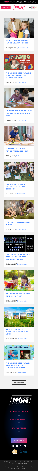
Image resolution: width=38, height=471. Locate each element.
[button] (29, 7)
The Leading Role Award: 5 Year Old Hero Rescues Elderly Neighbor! (18, 75)
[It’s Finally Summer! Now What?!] (19, 209)
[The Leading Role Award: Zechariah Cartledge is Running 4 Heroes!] (19, 243)
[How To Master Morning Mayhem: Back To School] (19, 28)
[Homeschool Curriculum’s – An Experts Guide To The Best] (19, 98)
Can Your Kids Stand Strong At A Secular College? (16, 186)
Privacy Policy (15, 468)
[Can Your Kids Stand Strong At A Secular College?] (19, 171)
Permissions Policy (27, 467)
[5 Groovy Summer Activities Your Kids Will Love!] (19, 317)
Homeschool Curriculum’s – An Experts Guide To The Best (19, 113)
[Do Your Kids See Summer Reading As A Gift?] (19, 280)
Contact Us (24, 468)
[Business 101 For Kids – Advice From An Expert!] (19, 136)
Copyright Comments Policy (12, 467)
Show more (19, 382)
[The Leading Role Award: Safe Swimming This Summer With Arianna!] (19, 352)
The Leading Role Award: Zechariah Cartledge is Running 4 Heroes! (18, 257)
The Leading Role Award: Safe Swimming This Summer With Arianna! (18, 365)
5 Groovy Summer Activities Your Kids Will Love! (18, 331)
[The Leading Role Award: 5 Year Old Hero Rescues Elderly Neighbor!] (19, 62)
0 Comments (23, 48)
